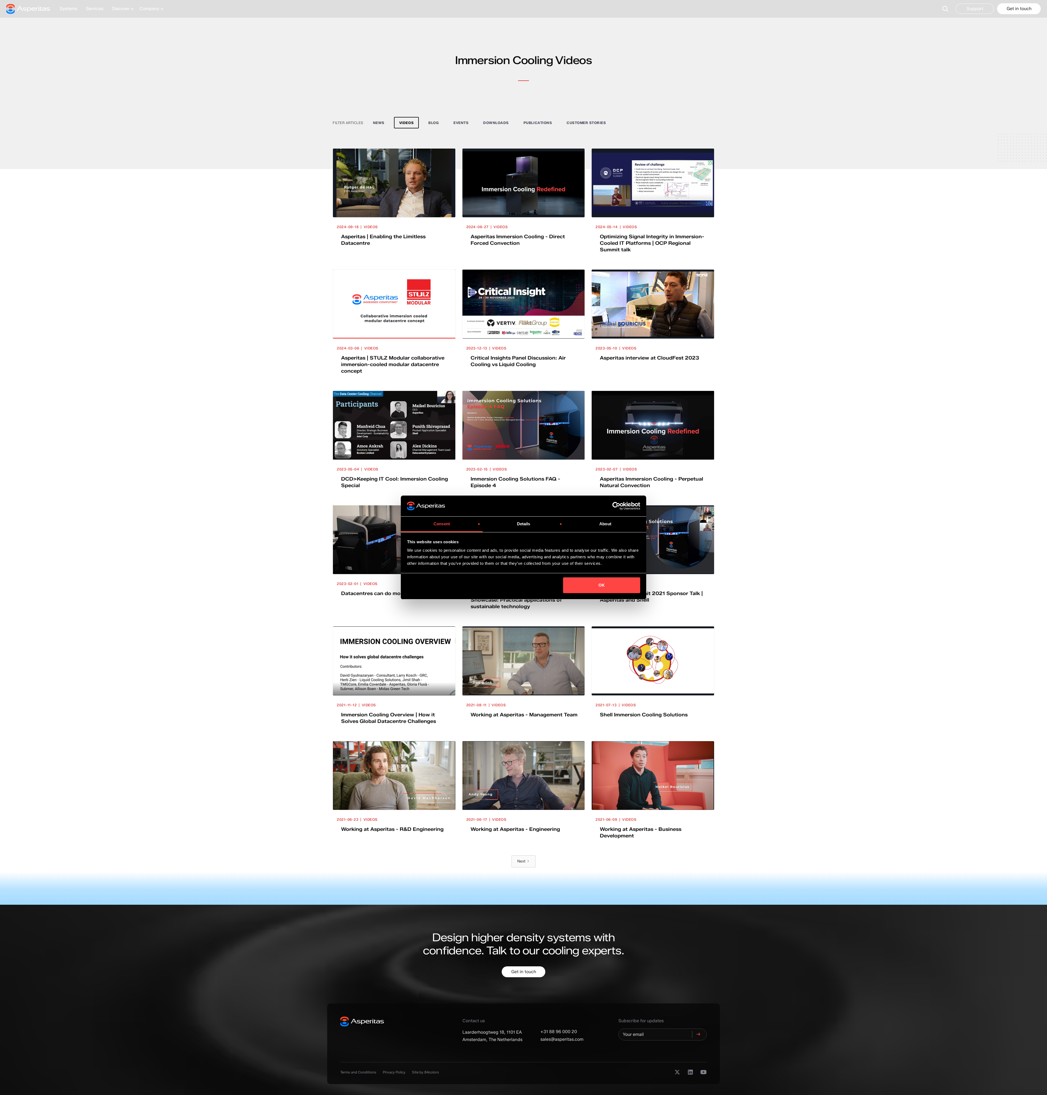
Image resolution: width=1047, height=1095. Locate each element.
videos (406, 122)
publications (538, 122)
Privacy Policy (394, 1072)
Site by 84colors (425, 1072)
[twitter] (677, 1072)
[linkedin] (690, 1072)
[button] (121, 8)
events (460, 122)
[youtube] (703, 1072)
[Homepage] (30, 9)
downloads (496, 122)
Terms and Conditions (358, 1072)
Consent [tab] (442, 523)
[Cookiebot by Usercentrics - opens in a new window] (616, 506)
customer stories (586, 122)
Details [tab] (523, 523)
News (378, 122)
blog (433, 122)
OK (601, 585)
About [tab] (605, 523)
